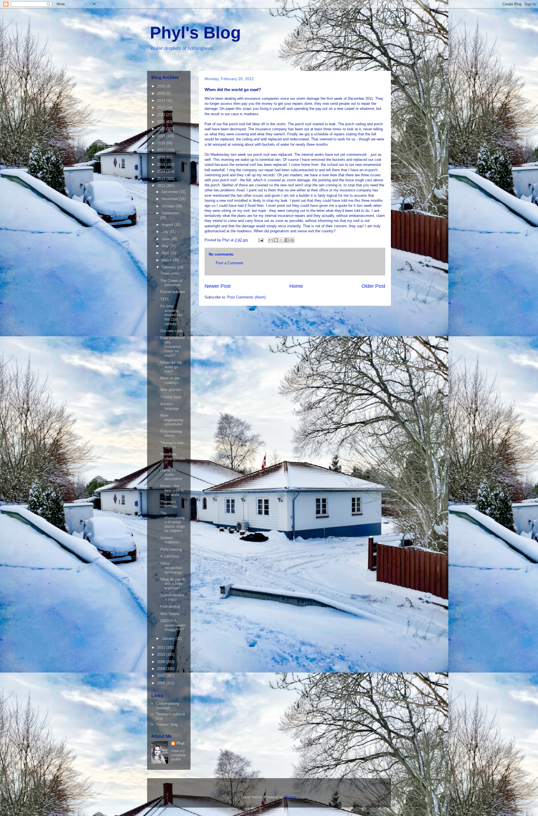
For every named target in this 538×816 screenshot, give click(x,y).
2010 (161, 654)
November (170, 199)
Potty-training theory (171, 433)
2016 (161, 157)
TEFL (164, 299)
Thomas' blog (166, 724)
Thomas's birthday (168, 504)
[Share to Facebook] (286, 240)
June (166, 239)
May (166, 246)
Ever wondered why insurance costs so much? (172, 346)
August (168, 224)
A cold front (169, 556)
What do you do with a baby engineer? (173, 583)
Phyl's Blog (195, 32)
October (169, 206)
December (170, 192)
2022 (161, 115)
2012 (161, 186)
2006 (161, 683)
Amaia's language (169, 406)
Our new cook (171, 331)
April (166, 253)
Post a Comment (229, 263)
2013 (161, 179)
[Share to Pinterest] (292, 240)
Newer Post (218, 286)
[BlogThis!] (276, 240)
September (170, 213)
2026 (161, 86)
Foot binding (170, 606)
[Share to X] (281, 240)
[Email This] (270, 240)
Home (296, 286)
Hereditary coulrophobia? (172, 458)
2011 (161, 647)
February (169, 267)
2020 (161, 129)
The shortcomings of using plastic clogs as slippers (172, 522)
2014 (161, 171)
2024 (161, 100)
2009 (161, 662)
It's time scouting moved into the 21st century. (171, 315)
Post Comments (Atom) (246, 297)
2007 (161, 676)
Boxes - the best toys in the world (172, 490)
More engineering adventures (171, 419)
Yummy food (170, 397)
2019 (161, 136)
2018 (161, 143)
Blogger (290, 797)
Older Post (373, 286)
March (167, 260)
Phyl (180, 743)
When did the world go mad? (171, 366)
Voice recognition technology (171, 567)
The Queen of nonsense (171, 283)
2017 (161, 150)
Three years (170, 273)
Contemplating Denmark (167, 705)
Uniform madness (169, 540)
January (169, 638)
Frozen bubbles (172, 292)
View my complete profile (178, 755)
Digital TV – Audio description (171, 474)
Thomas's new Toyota (172, 445)
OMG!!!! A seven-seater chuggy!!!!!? (172, 625)
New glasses (170, 390)
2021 (161, 122)
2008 (161, 669)
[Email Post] (260, 240)
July (166, 232)
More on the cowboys (170, 380)
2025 (161, 93)
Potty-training (171, 549)
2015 (161, 164)
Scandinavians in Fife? (172, 597)
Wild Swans (169, 614)
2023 (161, 107)
